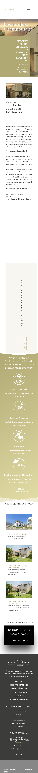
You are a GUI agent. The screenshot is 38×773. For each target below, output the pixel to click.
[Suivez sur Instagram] (21, 754)
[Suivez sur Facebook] (25, 339)
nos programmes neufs (19, 622)
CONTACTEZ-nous (19, 640)
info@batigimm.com (21, 749)
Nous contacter (21, 490)
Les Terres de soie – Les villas (18, 602)
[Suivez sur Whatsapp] (25, 348)
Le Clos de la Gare (17, 534)
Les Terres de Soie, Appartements (17, 566)
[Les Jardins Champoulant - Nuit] (19, 98)
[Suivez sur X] (25, 343)
